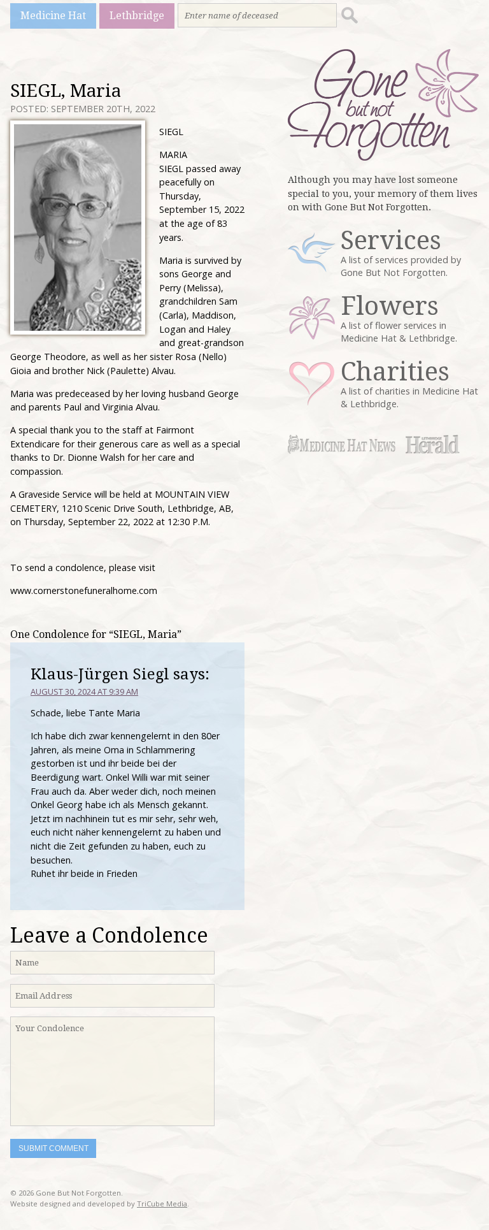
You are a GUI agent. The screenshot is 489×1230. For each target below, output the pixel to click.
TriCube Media (162, 1203)
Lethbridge (137, 16)
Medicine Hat (53, 16)
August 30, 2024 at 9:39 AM (84, 691)
